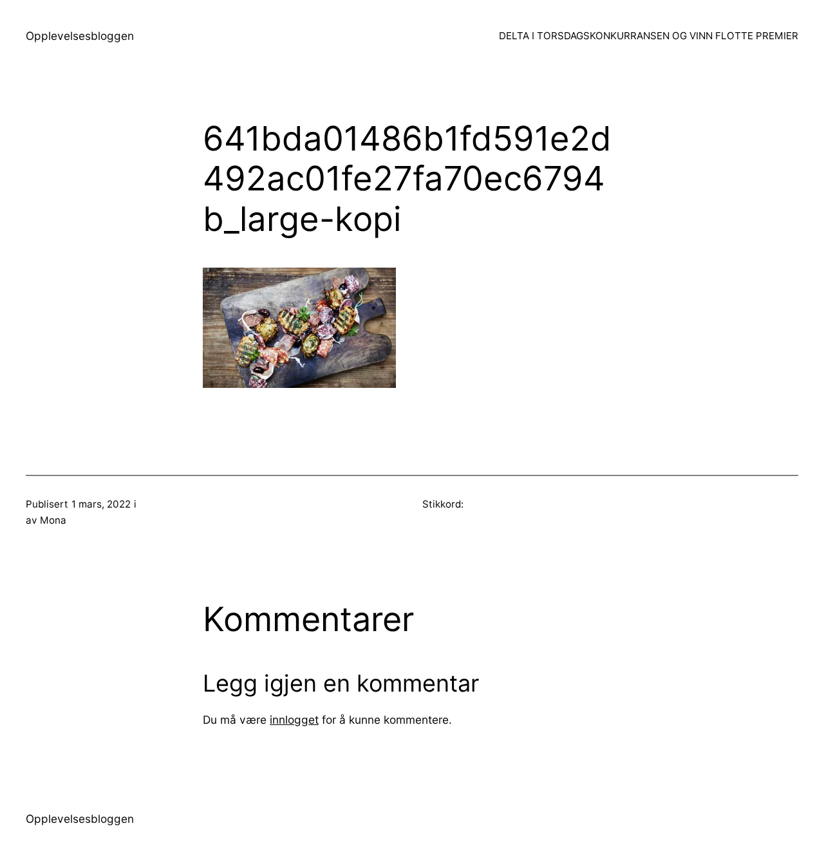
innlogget (294, 719)
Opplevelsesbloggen (80, 35)
